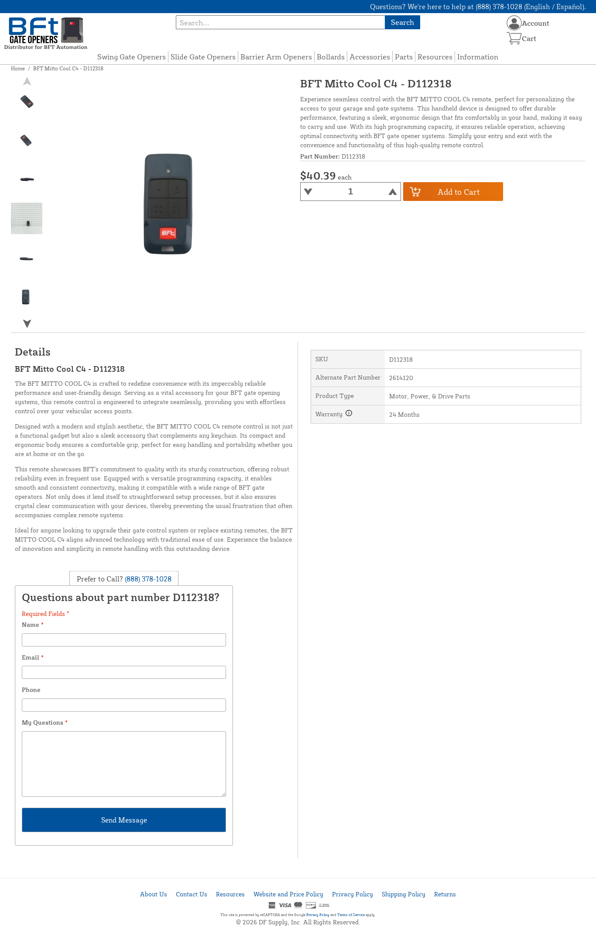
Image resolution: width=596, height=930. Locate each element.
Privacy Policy (352, 894)
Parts (404, 56)
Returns (445, 894)
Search (402, 22)
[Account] (514, 23)
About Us (153, 894)
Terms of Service (351, 915)
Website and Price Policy (288, 894)
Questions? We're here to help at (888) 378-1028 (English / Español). (478, 6)
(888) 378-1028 (147, 578)
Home (18, 68)
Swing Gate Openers (131, 56)
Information (477, 56)
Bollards (331, 56)
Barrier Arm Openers (276, 56)
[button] (27, 323)
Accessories (369, 56)
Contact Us (191, 894)
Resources (435, 56)
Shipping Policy (403, 894)
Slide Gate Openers (203, 56)
